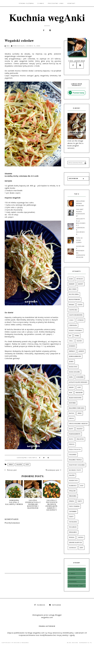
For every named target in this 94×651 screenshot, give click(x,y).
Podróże (73, 581)
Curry (71, 320)
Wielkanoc (73, 532)
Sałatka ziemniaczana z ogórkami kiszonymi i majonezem (33, 504)
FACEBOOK (41, 605)
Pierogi (71, 444)
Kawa (71, 377)
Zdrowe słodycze (75, 542)
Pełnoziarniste (74, 434)
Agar (71, 279)
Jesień (71, 361)
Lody (79, 387)
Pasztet (80, 429)
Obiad (11, 464)
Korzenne (80, 377)
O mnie (41, 3)
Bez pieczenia (74, 294)
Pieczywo (80, 439)
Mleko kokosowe (75, 398)
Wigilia (71, 537)
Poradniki (72, 454)
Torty (71, 516)
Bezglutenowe (74, 299)
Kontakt (71, 3)
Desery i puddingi (75, 330)
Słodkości (72, 485)
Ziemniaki (72, 547)
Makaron (79, 392)
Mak (70, 392)
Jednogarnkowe (75, 356)
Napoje (71, 413)
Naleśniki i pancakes (76, 408)
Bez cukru (73, 289)
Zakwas (80, 537)
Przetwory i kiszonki (77, 465)
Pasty (71, 429)
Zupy (81, 547)
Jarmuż (81, 351)
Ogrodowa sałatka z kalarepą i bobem (14, 502)
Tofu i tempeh (74, 506)
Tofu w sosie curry (79, 240)
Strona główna (26, 3)
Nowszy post (12, 470)
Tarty (80, 501)
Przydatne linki (56, 3)
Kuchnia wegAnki (47, 17)
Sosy (27, 464)
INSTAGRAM (56, 605)
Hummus (72, 346)
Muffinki (72, 403)
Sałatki (19, 464)
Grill (71, 341)
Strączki (72, 491)
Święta (71, 501)
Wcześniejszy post (52, 470)
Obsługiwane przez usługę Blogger (47, 615)
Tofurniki (72, 511)
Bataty (80, 284)
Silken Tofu (73, 480)
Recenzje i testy (75, 470)
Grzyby (79, 341)
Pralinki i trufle (75, 460)
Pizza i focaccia (75, 449)
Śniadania (72, 496)
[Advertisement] (46, 579)
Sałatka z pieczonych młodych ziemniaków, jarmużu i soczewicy (52, 505)
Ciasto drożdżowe (76, 315)
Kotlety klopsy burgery (78, 382)
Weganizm (73, 527)
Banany (72, 284)
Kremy (71, 387)
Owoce (71, 418)
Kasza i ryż (73, 367)
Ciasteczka (73, 310)
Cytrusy (80, 320)
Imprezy (72, 351)
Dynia (77, 335)
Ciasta (80, 304)
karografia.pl (85, 642)
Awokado (79, 279)
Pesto (71, 439)
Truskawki (73, 522)
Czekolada (73, 325)
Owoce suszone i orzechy (78, 423)
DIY (70, 335)
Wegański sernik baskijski (80, 203)
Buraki (71, 304)
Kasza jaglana (74, 372)
